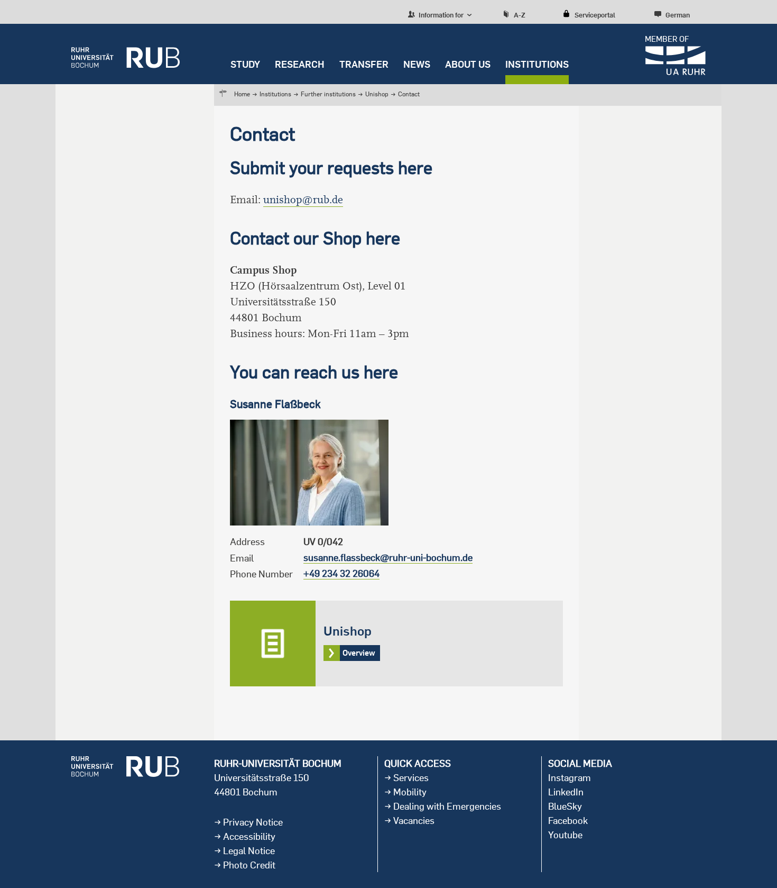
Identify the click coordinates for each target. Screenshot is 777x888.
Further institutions (328, 94)
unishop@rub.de (303, 200)
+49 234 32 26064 (341, 573)
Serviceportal (595, 15)
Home (242, 94)
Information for (440, 15)
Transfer (363, 64)
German (677, 15)
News (416, 64)
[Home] (125, 54)
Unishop (377, 94)
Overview (396, 643)
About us (468, 64)
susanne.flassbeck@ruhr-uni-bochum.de (388, 557)
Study (245, 64)
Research (300, 64)
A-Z (519, 15)
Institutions (537, 64)
